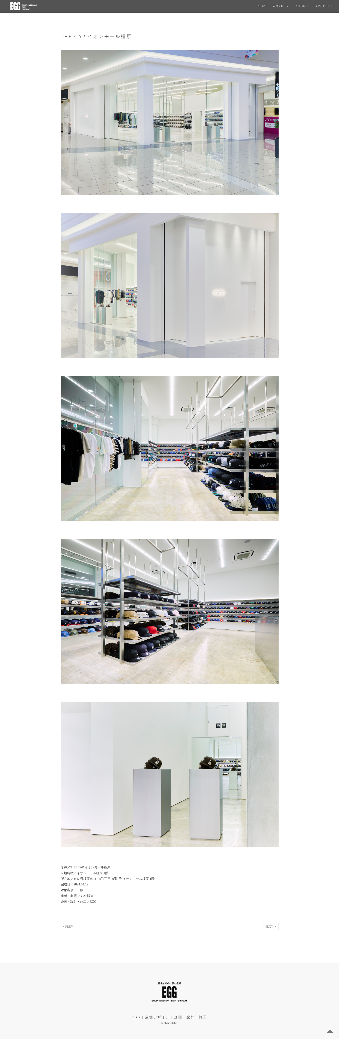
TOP (261, 6)
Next (270, 926)
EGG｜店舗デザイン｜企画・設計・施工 (169, 1017)
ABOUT (302, 6)
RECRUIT (323, 6)
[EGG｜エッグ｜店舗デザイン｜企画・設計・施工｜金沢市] (37, 6)
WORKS (278, 6)
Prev (68, 926)
